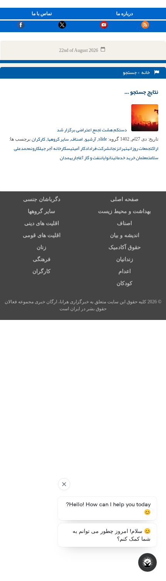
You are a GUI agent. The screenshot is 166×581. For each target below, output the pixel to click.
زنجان (114, 148)
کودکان (124, 283)
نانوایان (107, 157)
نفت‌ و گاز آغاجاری (86, 157)
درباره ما (124, 13)
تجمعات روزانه (139, 148)
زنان (41, 247)
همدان (65, 157)
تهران (123, 148)
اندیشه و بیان (124, 235)
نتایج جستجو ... (141, 92)
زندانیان (124, 259)
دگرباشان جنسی (41, 199)
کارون (35, 148)
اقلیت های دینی (41, 223)
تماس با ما (42, 13)
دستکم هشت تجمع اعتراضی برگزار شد (92, 129)
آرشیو (90, 139)
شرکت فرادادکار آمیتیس (88, 148)
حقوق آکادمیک (124, 247)
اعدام (125, 271)
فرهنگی (42, 259)
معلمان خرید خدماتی (130, 157)
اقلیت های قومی (42, 235)
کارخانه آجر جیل (53, 148)
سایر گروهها (58, 139)
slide (102, 139)
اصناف (77, 139)
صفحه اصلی (124, 199)
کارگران (38, 139)
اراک (155, 148)
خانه (146, 72)
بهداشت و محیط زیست (124, 211)
